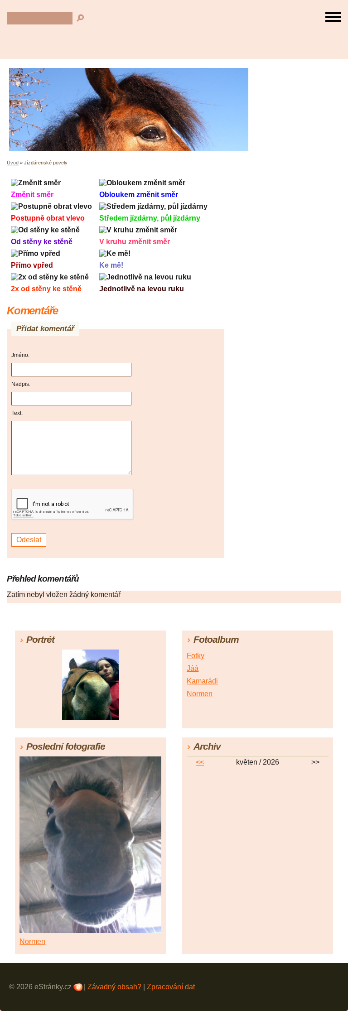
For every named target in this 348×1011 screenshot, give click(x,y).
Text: (17, 413)
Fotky (195, 656)
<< (200, 762)
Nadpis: (20, 384)
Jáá (192, 668)
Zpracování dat (171, 987)
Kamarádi (202, 681)
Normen (200, 694)
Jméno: (20, 355)
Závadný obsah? (114, 987)
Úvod (13, 162)
